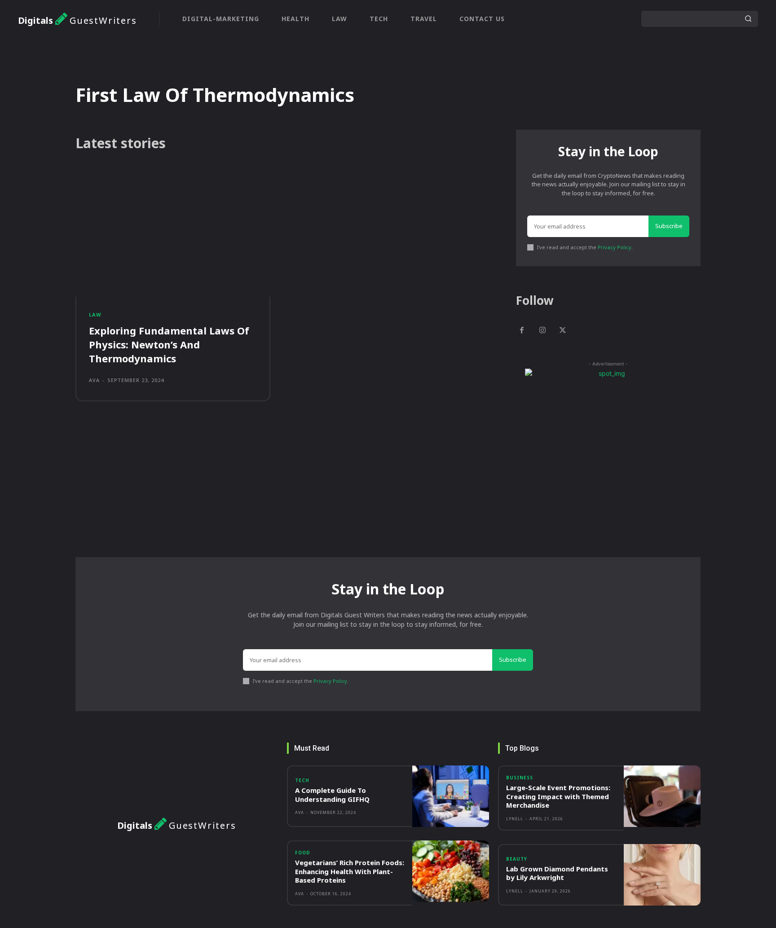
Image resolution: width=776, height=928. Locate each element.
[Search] (748, 19)
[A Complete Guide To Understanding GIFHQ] (450, 796)
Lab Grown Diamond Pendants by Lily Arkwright (557, 873)
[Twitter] (563, 331)
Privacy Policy (614, 247)
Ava (94, 380)
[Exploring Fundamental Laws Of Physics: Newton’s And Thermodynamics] (172, 234)
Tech (302, 780)
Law (95, 314)
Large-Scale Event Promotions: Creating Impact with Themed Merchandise (558, 796)
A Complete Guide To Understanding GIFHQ (332, 795)
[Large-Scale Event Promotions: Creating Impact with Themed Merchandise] (662, 796)
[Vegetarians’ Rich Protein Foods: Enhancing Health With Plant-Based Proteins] (450, 871)
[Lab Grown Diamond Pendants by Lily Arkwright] (662, 875)
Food (302, 852)
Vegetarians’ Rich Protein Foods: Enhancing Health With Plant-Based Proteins (349, 871)
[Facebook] (522, 331)
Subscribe (669, 226)
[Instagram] (542, 331)
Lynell (514, 819)
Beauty (516, 859)
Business (519, 777)
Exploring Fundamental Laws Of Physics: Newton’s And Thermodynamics (169, 344)
